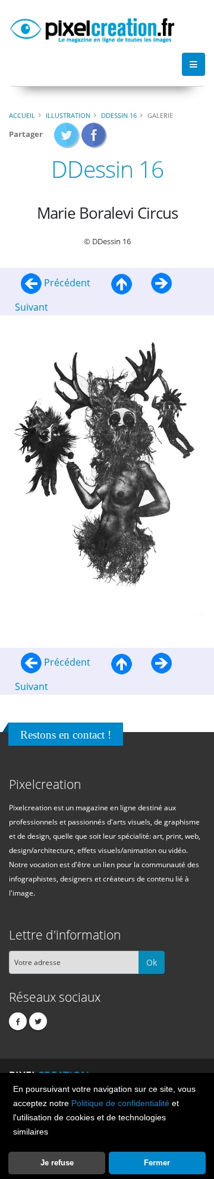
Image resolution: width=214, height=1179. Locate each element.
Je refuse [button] (57, 1162)
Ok (151, 962)
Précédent (67, 282)
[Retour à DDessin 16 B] (121, 282)
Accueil (22, 115)
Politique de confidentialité (120, 1103)
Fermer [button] (157, 1162)
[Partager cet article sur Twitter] (67, 138)
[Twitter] (38, 1021)
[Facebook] (18, 1021)
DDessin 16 (119, 115)
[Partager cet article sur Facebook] (94, 138)
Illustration (68, 115)
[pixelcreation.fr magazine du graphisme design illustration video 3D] (92, 28)
